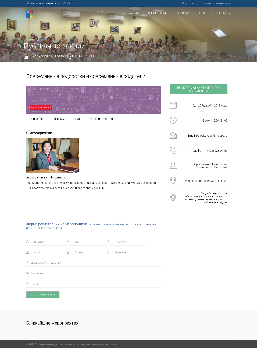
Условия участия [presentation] (101, 118)
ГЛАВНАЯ (133, 13)
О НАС (203, 13)
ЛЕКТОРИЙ (183, 13)
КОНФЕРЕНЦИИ (157, 13)
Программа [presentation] (58, 118)
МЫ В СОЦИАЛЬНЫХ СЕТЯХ (45, 3)
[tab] (36, 119)
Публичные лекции (41, 107)
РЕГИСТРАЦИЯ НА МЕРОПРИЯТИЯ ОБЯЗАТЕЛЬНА (198, 89)
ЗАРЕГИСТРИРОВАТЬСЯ (217, 3)
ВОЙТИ (189, 3)
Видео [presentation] (78, 118)
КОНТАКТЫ (223, 13)
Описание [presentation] (36, 118)
